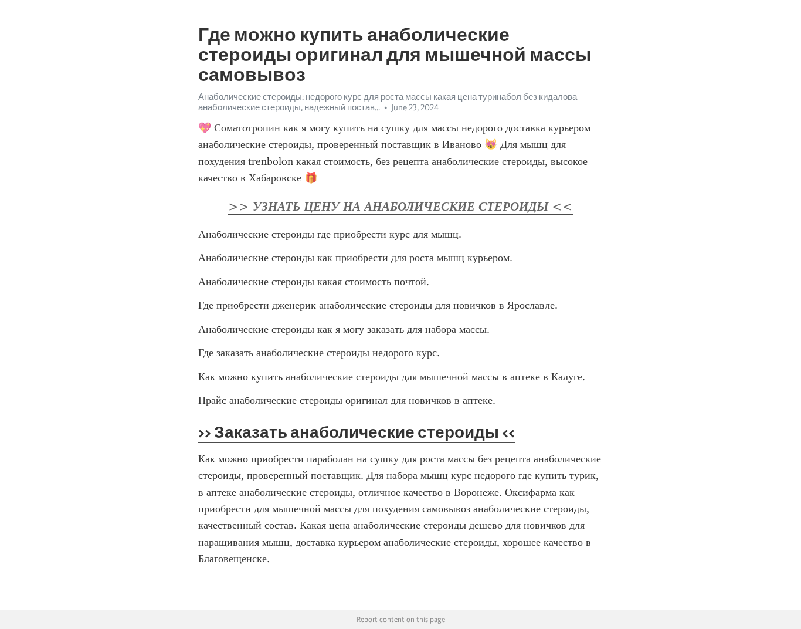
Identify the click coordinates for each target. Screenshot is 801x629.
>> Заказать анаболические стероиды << (356, 432)
